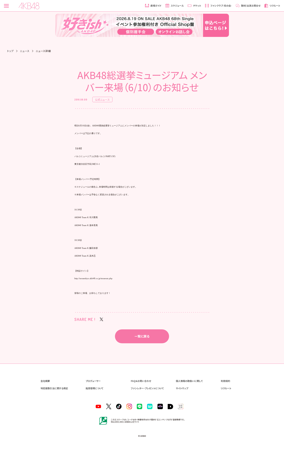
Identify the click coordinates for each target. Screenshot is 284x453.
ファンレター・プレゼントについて (147, 388)
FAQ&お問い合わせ (141, 380)
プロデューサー (93, 380)
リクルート (226, 388)
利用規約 (225, 380)
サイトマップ (182, 388)
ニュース (25, 51)
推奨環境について (94, 388)
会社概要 (45, 380)
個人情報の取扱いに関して (189, 380)
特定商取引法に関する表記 (54, 388)
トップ (10, 51)
